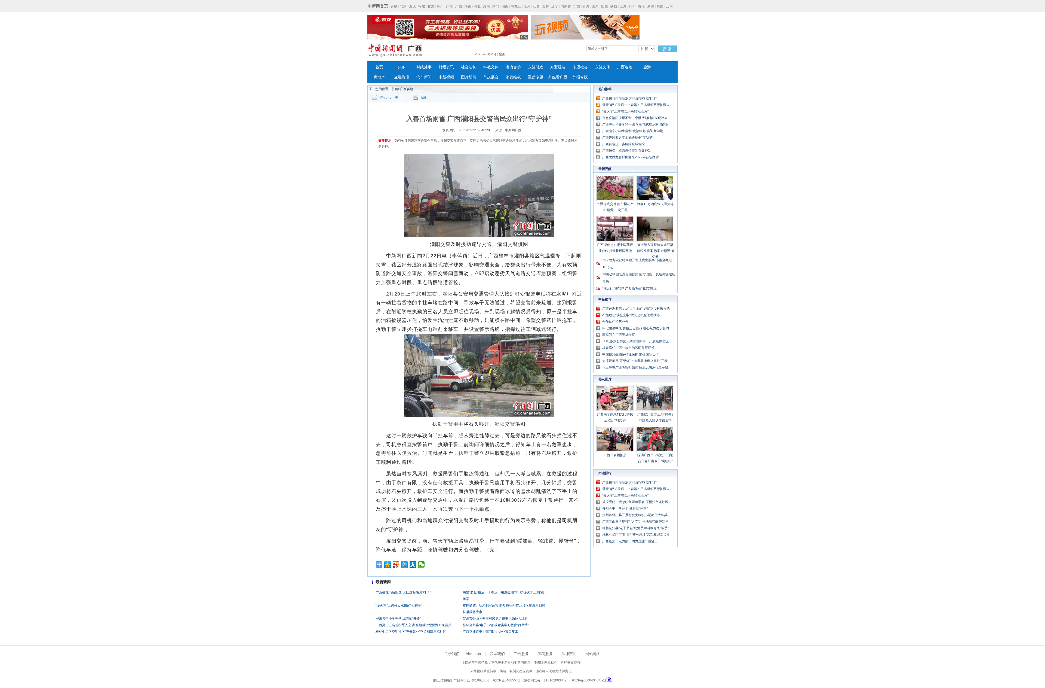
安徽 (394, 6)
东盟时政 (535, 67)
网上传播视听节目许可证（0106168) (461, 680)
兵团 (660, 6)
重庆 (412, 6)
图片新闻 (468, 77)
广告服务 (521, 654)
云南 (669, 6)
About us (473, 654)
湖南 (505, 6)
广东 (449, 6)
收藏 (423, 97)
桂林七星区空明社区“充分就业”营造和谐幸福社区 (411, 632)
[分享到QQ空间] (387, 564)
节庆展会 (491, 77)
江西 (536, 6)
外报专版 (580, 77)
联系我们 (497, 654)
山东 (595, 6)
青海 (586, 6)
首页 (379, 67)
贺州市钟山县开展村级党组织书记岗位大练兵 (495, 618)
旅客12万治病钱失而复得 (655, 204)
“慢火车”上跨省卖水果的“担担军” (399, 605)
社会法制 (468, 67)
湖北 (495, 6)
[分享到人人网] (413, 564)
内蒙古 (566, 6)
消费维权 (513, 77)
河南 (486, 6)
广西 (458, 6)
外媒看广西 (557, 77)
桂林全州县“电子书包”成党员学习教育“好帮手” (496, 625)
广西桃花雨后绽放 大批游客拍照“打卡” (403, 592)
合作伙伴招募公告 (615, 322)
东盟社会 (580, 67)
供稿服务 (545, 654)
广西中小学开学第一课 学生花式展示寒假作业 (635, 124)
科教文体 (491, 67)
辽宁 (554, 6)
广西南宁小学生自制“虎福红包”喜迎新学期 (632, 131)
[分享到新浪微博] (396, 564)
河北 (477, 6)
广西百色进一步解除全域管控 (623, 144)
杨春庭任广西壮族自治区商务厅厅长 (628, 348)
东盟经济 (557, 67)
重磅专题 (535, 77)
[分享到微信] (421, 564)
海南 (468, 6)
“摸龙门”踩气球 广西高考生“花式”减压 (630, 288)
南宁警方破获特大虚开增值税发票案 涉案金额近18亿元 (655, 251)
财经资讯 (446, 67)
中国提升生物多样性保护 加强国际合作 (630, 354)
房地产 (379, 77)
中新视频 (446, 77)
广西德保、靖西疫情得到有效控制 (626, 151)
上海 (623, 6)
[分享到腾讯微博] (404, 564)
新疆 (650, 6)
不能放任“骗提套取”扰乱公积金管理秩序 (631, 315)
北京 (403, 6)
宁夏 (576, 6)
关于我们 (452, 654)
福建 (421, 6)
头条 (401, 67)
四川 (632, 6)
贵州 (440, 6)
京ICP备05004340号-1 (588, 680)
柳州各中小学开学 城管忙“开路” (398, 618)
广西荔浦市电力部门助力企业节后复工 (490, 632)
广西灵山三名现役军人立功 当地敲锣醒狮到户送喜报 (413, 625)
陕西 (613, 6)
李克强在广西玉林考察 (618, 335)
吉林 (545, 6)
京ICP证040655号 (506, 680)
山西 (604, 6)
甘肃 (431, 6)
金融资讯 (401, 77)
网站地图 (593, 654)
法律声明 (569, 654)
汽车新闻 (424, 77)
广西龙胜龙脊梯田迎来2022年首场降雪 (630, 157)
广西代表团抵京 (615, 455)
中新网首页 (378, 6)
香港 (641, 6)
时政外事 (424, 67)
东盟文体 (602, 67)
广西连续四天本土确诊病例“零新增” (627, 137)
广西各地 (624, 67)
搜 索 (667, 49)
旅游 (647, 67)
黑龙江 (516, 6)
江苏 (527, 6)
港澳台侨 (513, 67)
